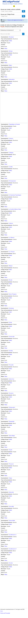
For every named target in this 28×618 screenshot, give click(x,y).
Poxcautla (11, 364)
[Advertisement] (14, 108)
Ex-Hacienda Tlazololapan (15, 195)
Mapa (5, 48)
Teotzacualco (12, 407)
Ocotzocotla (11, 336)
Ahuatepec (11, 37)
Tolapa (10, 478)
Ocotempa (11, 308)
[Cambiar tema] (14, 6)
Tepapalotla (11, 421)
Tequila (10, 449)
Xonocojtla (11, 506)
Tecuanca (11, 393)
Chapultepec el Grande (14, 124)
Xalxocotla (11, 492)
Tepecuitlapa (12, 435)
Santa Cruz (11, 379)
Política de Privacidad (5, 613)
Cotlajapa (11, 152)
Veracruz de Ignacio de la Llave (15, 20)
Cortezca (11, 138)
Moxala (10, 280)
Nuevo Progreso (13, 294)
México (4, 20)
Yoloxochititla (12, 520)
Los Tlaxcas (11, 251)
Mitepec (11, 265)
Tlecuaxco (11, 463)
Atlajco (10, 65)
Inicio (1, 611)
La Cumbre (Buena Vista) (15, 209)
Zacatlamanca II (12, 548)
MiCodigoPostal (11, 1)
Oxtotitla (11, 350)
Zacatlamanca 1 (12, 534)
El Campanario (12, 180)
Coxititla (11, 166)
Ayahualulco (12, 79)
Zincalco (11, 563)
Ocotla (10, 322)
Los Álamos (11, 237)
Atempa (10, 51)
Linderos (11, 223)
